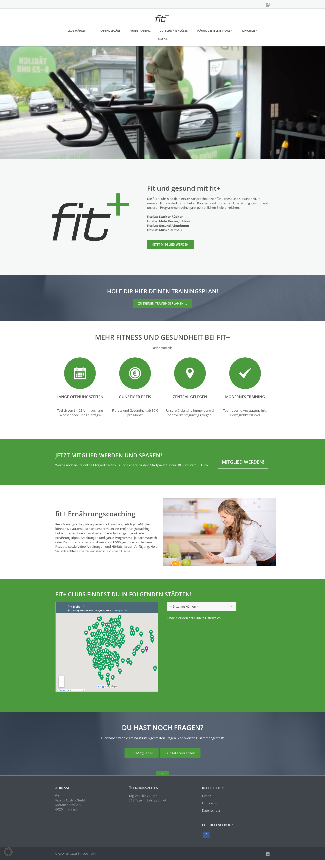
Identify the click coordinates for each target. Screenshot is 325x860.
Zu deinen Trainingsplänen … (162, 303)
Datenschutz (211, 810)
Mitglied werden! (243, 462)
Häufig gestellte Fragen (214, 30)
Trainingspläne (109, 30)
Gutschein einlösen (174, 30)
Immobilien (249, 30)
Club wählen (77, 30)
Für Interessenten (180, 753)
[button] (8, 851)
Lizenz (162, 38)
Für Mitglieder (141, 753)
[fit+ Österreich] (162, 17)
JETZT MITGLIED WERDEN (170, 244)
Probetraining (140, 30)
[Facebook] (268, 4)
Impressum (210, 803)
